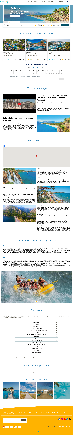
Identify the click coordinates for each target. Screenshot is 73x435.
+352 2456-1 (51, 426)
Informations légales (22, 412)
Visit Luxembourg (16, 413)
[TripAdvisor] (19, 427)
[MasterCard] (4, 427)
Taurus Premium (36, 350)
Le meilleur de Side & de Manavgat (36, 326)
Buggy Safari (36, 332)
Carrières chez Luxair (54, 412)
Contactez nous (62, 412)
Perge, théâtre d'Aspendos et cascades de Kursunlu (36, 344)
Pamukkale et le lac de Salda (36, 342)
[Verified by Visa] (15, 427)
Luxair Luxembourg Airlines (40, 412)
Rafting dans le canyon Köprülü (36, 348)
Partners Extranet (31, 412)
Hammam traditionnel (36, 322)
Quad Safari (36, 346)
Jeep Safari (36, 338)
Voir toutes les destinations (11, 3)
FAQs (16, 412)
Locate (4, 146)
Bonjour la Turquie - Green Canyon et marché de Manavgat (36, 330)
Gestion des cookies (5, 412)
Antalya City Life (36, 324)
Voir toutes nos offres (15, 15)
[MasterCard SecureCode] (11, 427)
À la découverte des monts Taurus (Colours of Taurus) (36, 334)
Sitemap (12, 412)
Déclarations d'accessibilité (6, 413)
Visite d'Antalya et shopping (36, 352)
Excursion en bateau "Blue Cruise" (36, 328)
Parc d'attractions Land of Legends (36, 340)
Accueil (4, 3)
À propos (47, 412)
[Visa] (7, 427)
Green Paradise (36, 336)
